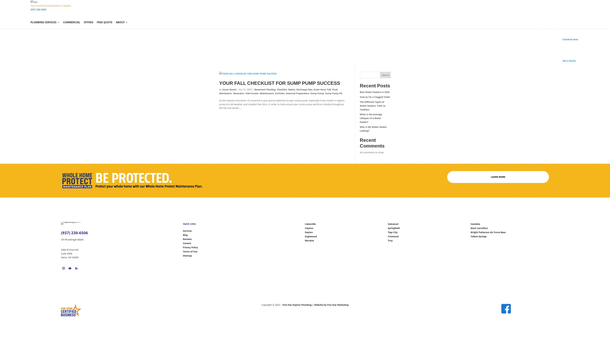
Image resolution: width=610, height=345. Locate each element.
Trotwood (393, 236)
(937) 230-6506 (38, 9)
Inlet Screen (251, 93)
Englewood (311, 236)
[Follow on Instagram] (63, 268)
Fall (329, 89)
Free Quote (104, 22)
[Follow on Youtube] (69, 268)
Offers (88, 22)
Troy (390, 240)
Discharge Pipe (304, 89)
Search (385, 75)
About (120, 22)
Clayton (309, 228)
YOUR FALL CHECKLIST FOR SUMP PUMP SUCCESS (280, 83)
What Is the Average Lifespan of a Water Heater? (371, 118)
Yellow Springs (479, 236)
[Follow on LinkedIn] (76, 268)
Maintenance (267, 93)
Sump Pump (317, 93)
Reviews (187, 239)
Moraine (309, 240)
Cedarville (310, 223)
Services (187, 230)
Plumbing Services (43, 22)
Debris (291, 89)
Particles (280, 93)
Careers (187, 243)
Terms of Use (190, 251)
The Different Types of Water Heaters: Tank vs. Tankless (373, 105)
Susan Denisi (229, 89)
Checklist (282, 89)
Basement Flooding (265, 89)
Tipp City (392, 232)
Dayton (309, 232)
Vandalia (475, 223)
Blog (185, 234)
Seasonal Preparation (297, 93)
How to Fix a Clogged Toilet (375, 97)
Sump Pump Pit (333, 93)
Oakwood (393, 223)
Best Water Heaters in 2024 (375, 92)
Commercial (71, 22)
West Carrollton (479, 228)
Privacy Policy (190, 247)
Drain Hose (320, 89)
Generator (238, 93)
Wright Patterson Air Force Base (488, 232)
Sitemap (187, 255)
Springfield (394, 228)
